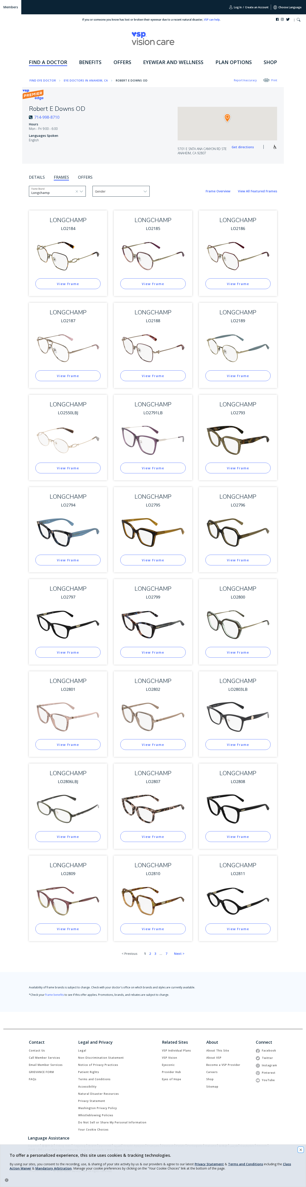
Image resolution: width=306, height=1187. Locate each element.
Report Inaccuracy (245, 80)
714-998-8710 (46, 117)
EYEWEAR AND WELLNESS (173, 62)
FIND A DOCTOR (48, 62)
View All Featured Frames (257, 191)
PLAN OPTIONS (233, 62)
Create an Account (257, 7)
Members (10, 7)
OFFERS (122, 62)
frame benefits (54, 995)
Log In (237, 7)
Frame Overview (218, 191)
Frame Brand (38, 188)
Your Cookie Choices (93, 1129)
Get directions (243, 147)
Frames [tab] (61, 177)
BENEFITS (90, 62)
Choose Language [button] (290, 7)
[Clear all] (77, 191)
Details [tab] (37, 177)
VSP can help (212, 19)
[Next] (179, 953)
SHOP (270, 62)
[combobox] (41, 192)
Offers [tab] (85, 177)
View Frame (68, 284)
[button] (298, 20)
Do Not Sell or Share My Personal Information (112, 1122)
